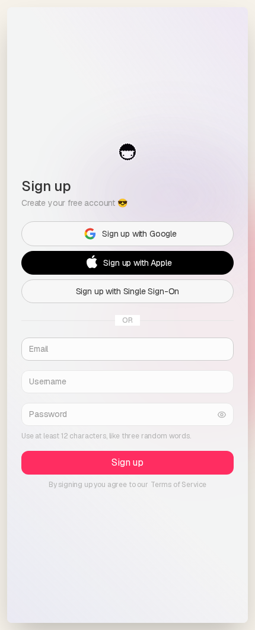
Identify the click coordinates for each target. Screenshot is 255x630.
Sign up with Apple (137, 262)
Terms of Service (178, 484)
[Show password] (222, 414)
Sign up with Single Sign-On (128, 291)
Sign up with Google (139, 233)
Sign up (127, 462)
